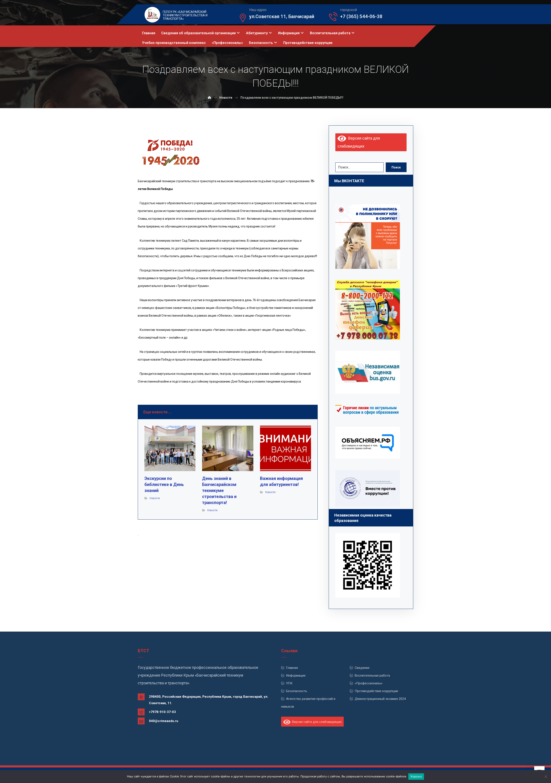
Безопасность (296, 691)
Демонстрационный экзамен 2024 (380, 699)
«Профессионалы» (368, 683)
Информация (295, 675)
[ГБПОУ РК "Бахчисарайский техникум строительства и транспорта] (209, 97)
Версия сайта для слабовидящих (316, 722)
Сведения (362, 668)
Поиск (396, 167)
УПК (289, 683)
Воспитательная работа (372, 675)
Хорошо (416, 776)
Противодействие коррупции (376, 691)
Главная (292, 668)
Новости (155, 498)
